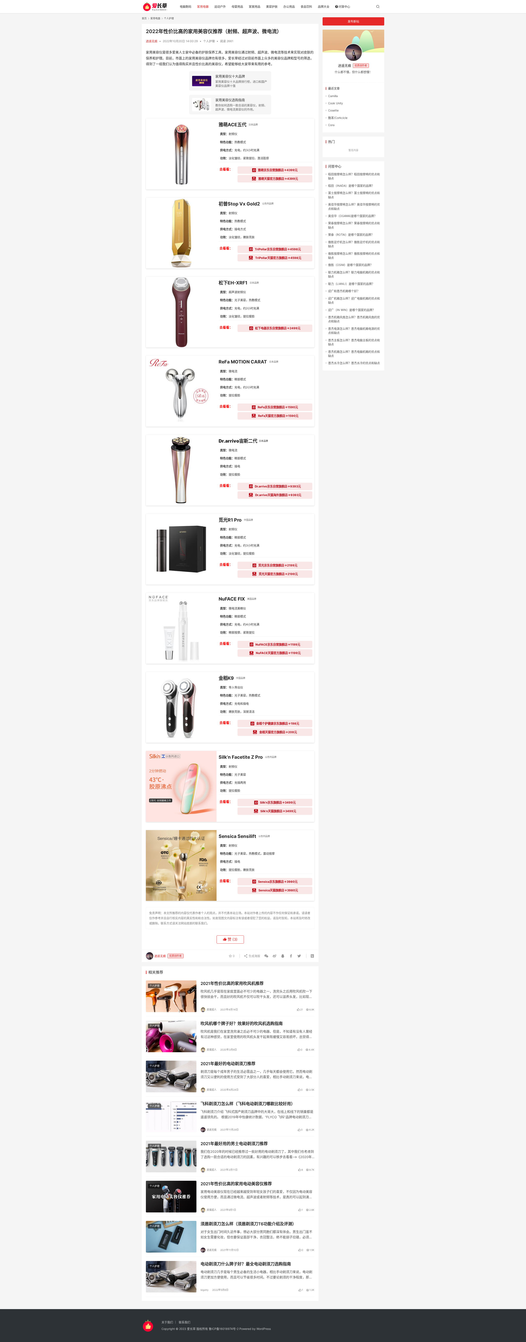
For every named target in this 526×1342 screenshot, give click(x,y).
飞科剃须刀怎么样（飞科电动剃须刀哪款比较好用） (248, 1103)
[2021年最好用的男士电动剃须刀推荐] (171, 1156)
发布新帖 (353, 21)
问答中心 (344, 6)
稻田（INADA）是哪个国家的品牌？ (351, 185)
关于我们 (167, 1322)
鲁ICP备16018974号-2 (224, 1328)
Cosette (333, 110)
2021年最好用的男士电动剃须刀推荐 (234, 1143)
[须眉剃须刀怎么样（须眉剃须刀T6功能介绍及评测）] (171, 1237)
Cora (331, 125)
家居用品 (254, 6)
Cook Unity (335, 103)
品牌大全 (323, 6)
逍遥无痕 (151, 41)
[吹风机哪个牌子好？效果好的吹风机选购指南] (171, 1036)
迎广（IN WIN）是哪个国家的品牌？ (351, 310)
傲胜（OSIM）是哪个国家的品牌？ (350, 265)
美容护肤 (272, 6)
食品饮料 (306, 6)
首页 (144, 18)
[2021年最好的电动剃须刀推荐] (171, 1076)
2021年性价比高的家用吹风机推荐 (232, 983)
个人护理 (209, 41)
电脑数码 (185, 6)
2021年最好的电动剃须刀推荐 (228, 1063)
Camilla (333, 96)
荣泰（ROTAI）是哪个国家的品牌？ (351, 234)
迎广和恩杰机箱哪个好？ (344, 291)
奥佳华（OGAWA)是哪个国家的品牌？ (352, 216)
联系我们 (184, 1322)
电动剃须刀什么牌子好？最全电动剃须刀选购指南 (246, 1264)
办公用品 (289, 6)
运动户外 (220, 6)
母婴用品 (237, 6)
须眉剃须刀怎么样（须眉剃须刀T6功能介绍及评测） (248, 1223)
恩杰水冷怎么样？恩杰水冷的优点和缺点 (354, 363)
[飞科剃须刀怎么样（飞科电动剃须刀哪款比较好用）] (171, 1116)
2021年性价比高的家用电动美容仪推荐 (236, 1183)
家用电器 (203, 6)
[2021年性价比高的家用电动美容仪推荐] (171, 1196)
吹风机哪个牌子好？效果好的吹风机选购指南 (242, 1023)
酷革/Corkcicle (337, 117)
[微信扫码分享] (266, 956)
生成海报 (254, 956)
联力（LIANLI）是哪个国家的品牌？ (351, 283)
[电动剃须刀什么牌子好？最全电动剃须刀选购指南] (171, 1277)
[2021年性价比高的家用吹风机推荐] (171, 996)
